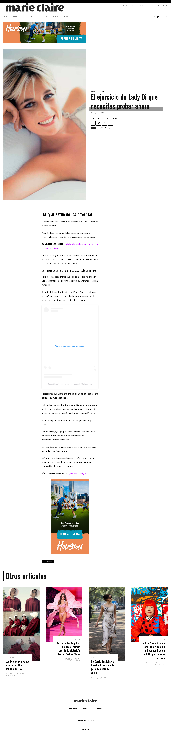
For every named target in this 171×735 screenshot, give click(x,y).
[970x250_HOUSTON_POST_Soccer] (44, 42)
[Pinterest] (104, 123)
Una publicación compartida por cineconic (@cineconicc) (69, 384)
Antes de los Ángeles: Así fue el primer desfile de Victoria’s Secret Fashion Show (68, 648)
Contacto (99, 709)
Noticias (86, 709)
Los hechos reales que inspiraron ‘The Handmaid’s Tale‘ (17, 665)
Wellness (117, 128)
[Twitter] (98, 123)
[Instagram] (158, 17)
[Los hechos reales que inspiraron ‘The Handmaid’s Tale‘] (21, 624)
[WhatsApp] (110, 123)
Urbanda (85, 729)
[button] (165, 17)
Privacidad (73, 709)
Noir (85, 726)
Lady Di (100, 128)
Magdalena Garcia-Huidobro (15, 674)
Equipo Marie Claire (106, 119)
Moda (77, 639)
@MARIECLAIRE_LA (77, 473)
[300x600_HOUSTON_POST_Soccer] (70, 555)
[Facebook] (154, 17)
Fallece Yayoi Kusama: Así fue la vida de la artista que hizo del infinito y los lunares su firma (153, 650)
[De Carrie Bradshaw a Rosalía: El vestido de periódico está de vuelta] (107, 624)
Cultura (10, 658)
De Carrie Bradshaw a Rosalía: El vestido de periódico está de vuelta (102, 667)
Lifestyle (96, 91)
